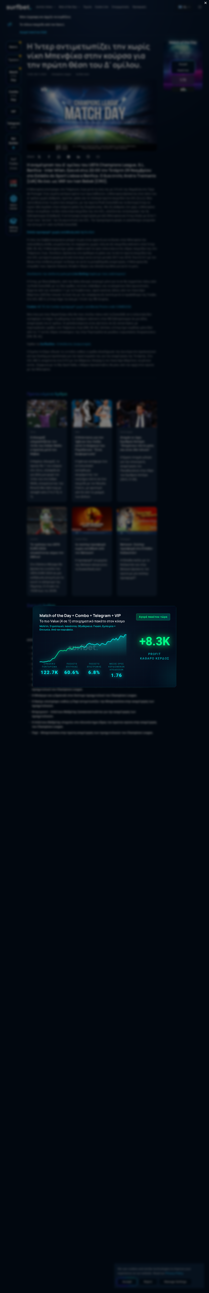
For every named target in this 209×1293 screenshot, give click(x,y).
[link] (104, 646)
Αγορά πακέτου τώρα (153, 616)
